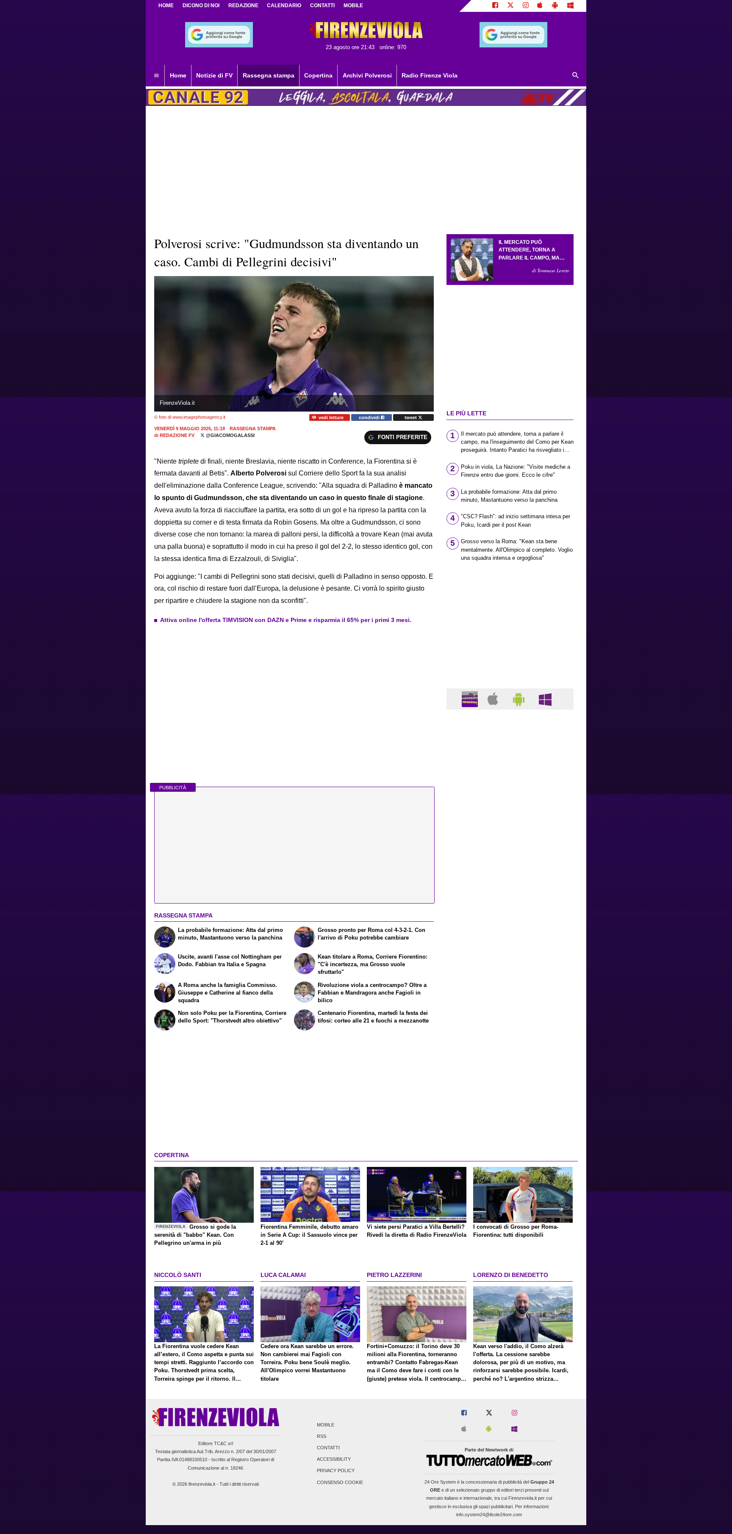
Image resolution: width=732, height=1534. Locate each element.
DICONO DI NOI (201, 5)
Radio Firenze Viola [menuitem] (430, 75)
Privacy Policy (336, 1470)
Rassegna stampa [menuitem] (268, 75)
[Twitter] (510, 6)
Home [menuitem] (178, 75)
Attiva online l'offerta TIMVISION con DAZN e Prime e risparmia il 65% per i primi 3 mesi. (285, 619)
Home (166, 5)
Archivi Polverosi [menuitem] (367, 75)
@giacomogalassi (230, 435)
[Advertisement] (510, 1044)
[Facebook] (495, 6)
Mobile (325, 1424)
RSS (321, 1436)
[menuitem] (156, 75)
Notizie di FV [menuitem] (214, 75)
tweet (411, 417)
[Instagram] (525, 6)
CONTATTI (322, 5)
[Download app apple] (540, 6)
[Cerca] (575, 75)
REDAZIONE (243, 5)
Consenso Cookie (340, 1482)
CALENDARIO (284, 5)
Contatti (328, 1447)
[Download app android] (555, 6)
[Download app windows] (570, 6)
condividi (370, 417)
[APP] (471, 698)
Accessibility (334, 1459)
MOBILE (353, 5)
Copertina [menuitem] (318, 75)
